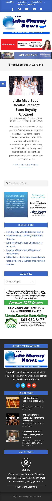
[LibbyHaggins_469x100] (26, 40)
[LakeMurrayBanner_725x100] (26, 53)
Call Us (26, 470)
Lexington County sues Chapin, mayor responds (32, 434)
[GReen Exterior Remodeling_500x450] (26, 291)
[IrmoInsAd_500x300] (26, 193)
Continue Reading (26, 165)
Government (28, 446)
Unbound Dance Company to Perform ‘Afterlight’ (33, 418)
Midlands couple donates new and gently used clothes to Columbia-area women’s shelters (25, 261)
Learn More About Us (26, 487)
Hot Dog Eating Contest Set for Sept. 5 (24, 232)
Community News (33, 121)
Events (28, 409)
